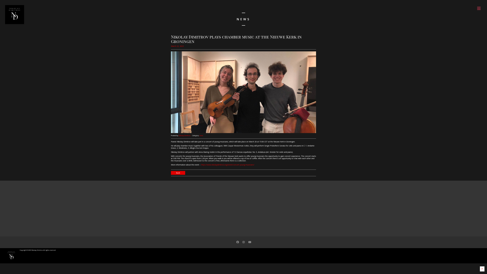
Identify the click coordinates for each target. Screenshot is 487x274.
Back (178, 173)
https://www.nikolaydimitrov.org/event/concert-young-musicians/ (227, 165)
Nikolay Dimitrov (184, 135)
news (201, 135)
